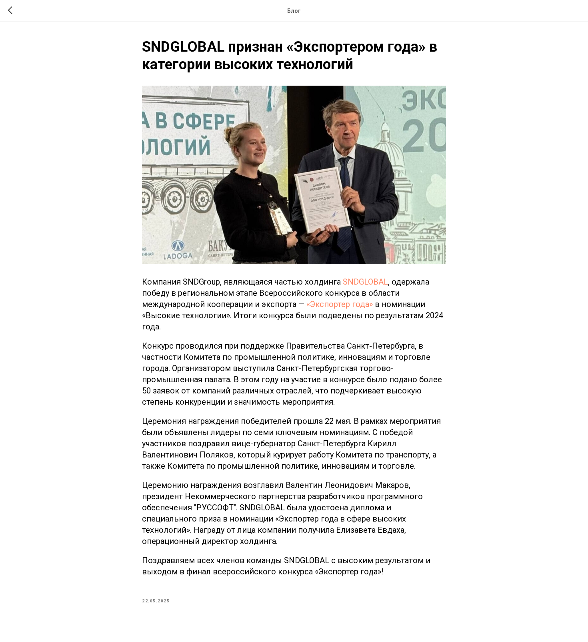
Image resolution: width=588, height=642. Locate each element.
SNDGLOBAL (365, 282)
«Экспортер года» (339, 304)
